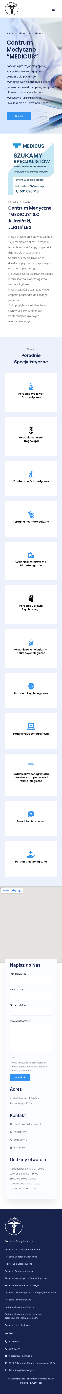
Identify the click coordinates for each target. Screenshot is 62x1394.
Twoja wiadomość (20, 1020)
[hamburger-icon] (53, 9)
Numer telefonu (18, 1005)
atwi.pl (51, 1378)
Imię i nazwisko (18, 973)
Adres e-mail (16, 989)
